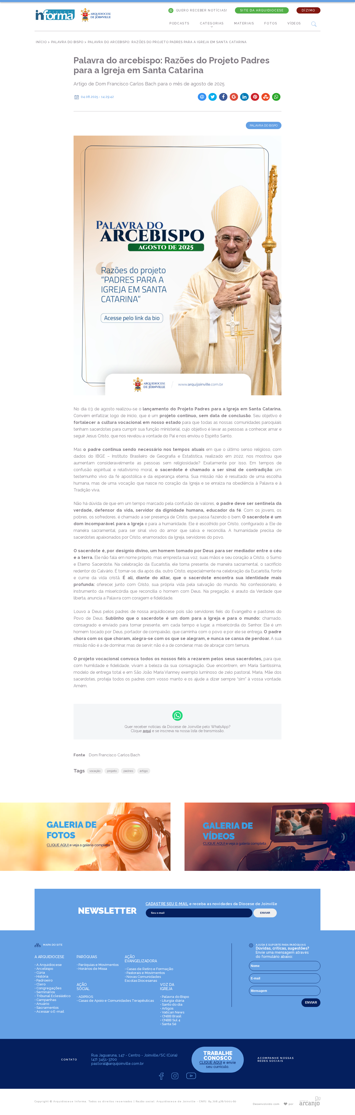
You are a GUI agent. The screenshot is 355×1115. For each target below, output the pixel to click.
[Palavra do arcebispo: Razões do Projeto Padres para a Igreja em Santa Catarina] (177, 265)
